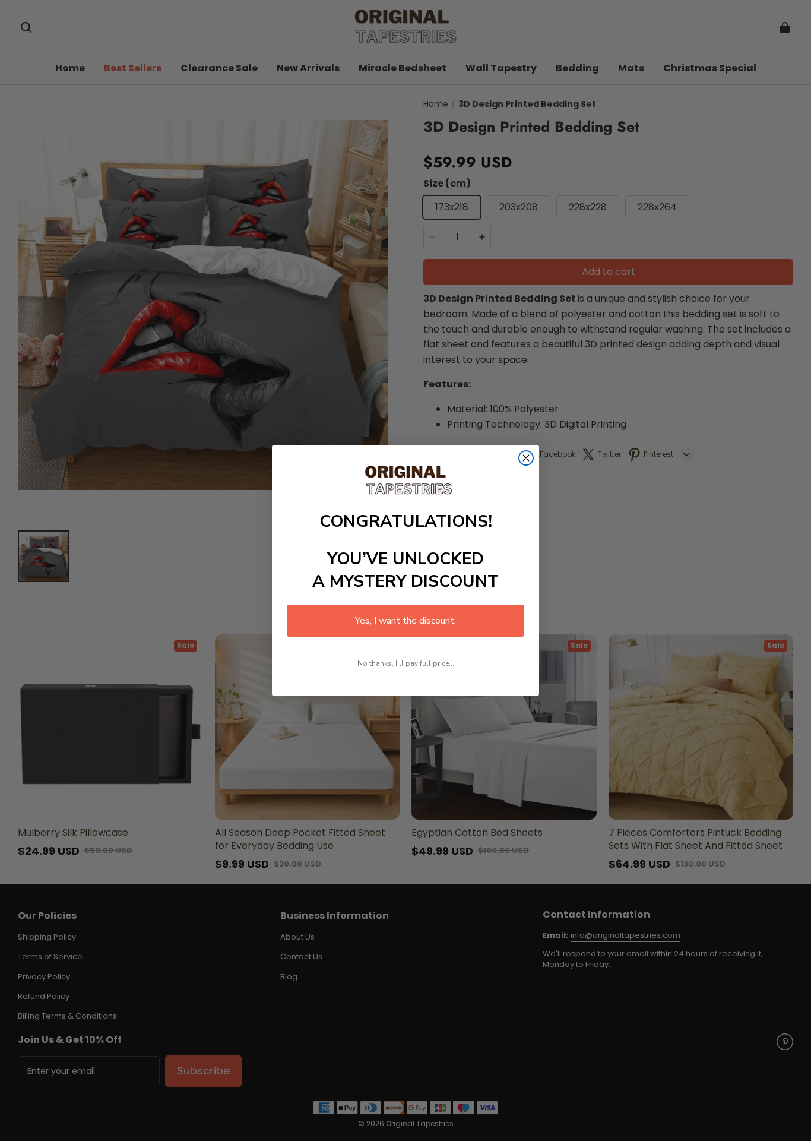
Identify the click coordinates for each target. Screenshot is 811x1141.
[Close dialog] (526, 458)
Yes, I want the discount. (405, 620)
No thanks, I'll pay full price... (405, 663)
